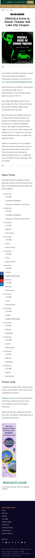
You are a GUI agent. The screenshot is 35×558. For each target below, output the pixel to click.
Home (3, 10)
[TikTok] (15, 542)
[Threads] (25, 542)
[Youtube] (22, 542)
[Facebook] (3, 542)
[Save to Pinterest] (2, 281)
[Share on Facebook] (2, 273)
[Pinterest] (12, 542)
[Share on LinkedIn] (2, 284)
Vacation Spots (21, 14)
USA (8, 10)
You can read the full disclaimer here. (18, 82)
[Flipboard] (6, 542)
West (11, 10)
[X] (19, 542)
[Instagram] (9, 542)
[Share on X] (2, 277)
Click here (5, 398)
